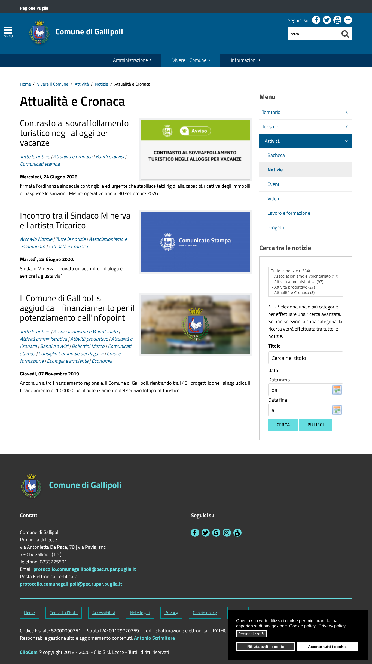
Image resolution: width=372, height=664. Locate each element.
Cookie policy (205, 612)
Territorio (271, 112)
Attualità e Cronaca (72, 156)
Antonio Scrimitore (154, 638)
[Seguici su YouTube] (337, 20)
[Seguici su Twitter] (327, 20)
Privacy (171, 612)
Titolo (274, 346)
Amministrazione (130, 60)
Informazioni (244, 60)
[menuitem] (131, 60)
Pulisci (315, 425)
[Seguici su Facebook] (316, 20)
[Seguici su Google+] (216, 533)
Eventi (273, 184)
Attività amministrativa (43, 338)
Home (25, 84)
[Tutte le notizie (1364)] (305, 271)
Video (273, 198)
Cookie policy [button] (302, 626)
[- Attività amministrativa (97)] (305, 281)
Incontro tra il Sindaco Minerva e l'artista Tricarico (75, 220)
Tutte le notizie (35, 156)
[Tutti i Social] (348, 20)
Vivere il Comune (189, 60)
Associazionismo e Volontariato (85, 331)
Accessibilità (103, 612)
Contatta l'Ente (64, 612)
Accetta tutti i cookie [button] (327, 646)
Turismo (270, 126)
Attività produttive (89, 338)
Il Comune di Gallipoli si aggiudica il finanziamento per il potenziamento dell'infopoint (77, 307)
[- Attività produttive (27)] (305, 287)
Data (273, 370)
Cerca (283, 425)
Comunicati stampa (40, 164)
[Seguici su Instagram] (227, 533)
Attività (82, 84)
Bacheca (276, 155)
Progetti (275, 227)
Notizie (101, 84)
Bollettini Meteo (88, 346)
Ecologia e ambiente (67, 361)
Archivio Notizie (36, 239)
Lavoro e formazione (288, 213)
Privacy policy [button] (332, 626)
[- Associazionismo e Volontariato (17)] (305, 276)
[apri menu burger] (8, 30)
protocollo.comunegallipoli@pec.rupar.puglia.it (84, 569)
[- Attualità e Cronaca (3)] (305, 292)
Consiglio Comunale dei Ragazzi (70, 353)
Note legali (140, 612)
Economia (102, 361)
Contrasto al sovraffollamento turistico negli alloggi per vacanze (74, 132)
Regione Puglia (34, 8)
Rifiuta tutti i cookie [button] (265, 646)
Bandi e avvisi (110, 156)
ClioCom (29, 652)
